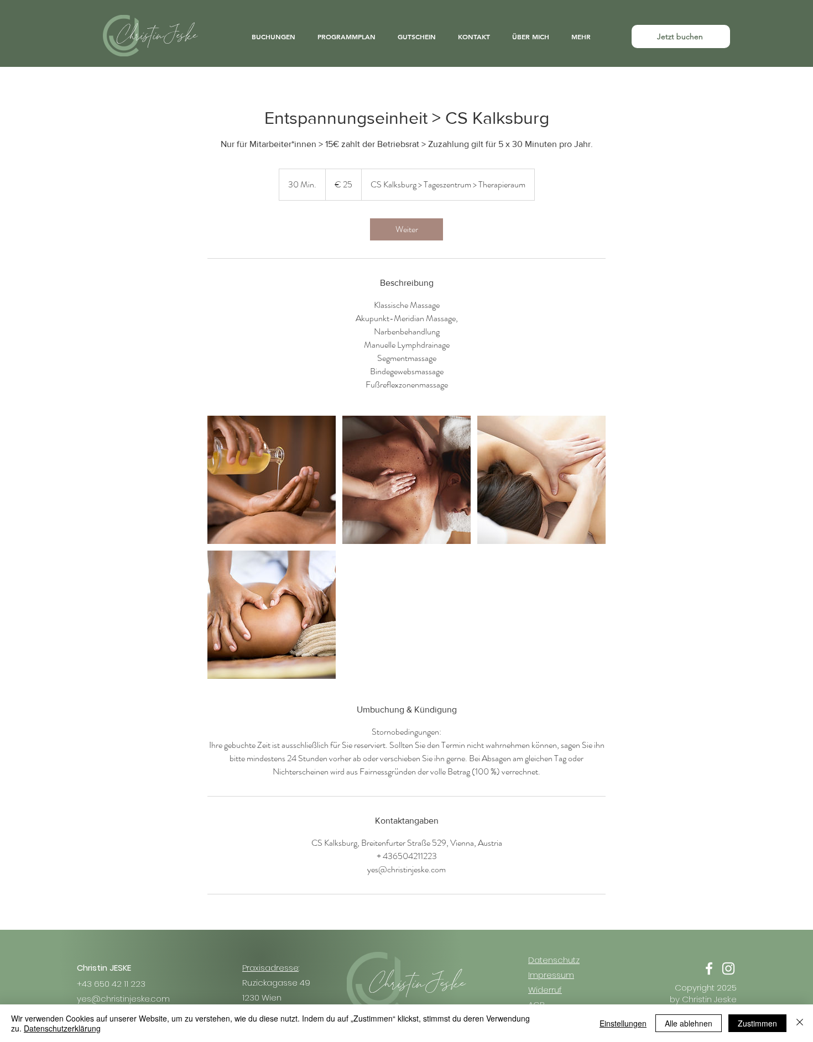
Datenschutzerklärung (62, 1028)
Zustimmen (757, 1023)
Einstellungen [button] (623, 1023)
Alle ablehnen (688, 1023)
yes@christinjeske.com (123, 998)
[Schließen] (799, 1023)
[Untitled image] (271, 480)
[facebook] (709, 968)
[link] (406, 229)
